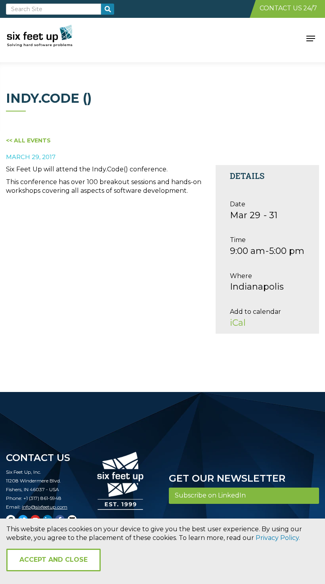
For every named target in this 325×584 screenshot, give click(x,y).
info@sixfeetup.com (44, 507)
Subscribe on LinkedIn (210, 495)
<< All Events (28, 140)
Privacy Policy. (278, 538)
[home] (48, 38)
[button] (310, 37)
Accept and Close (53, 559)
